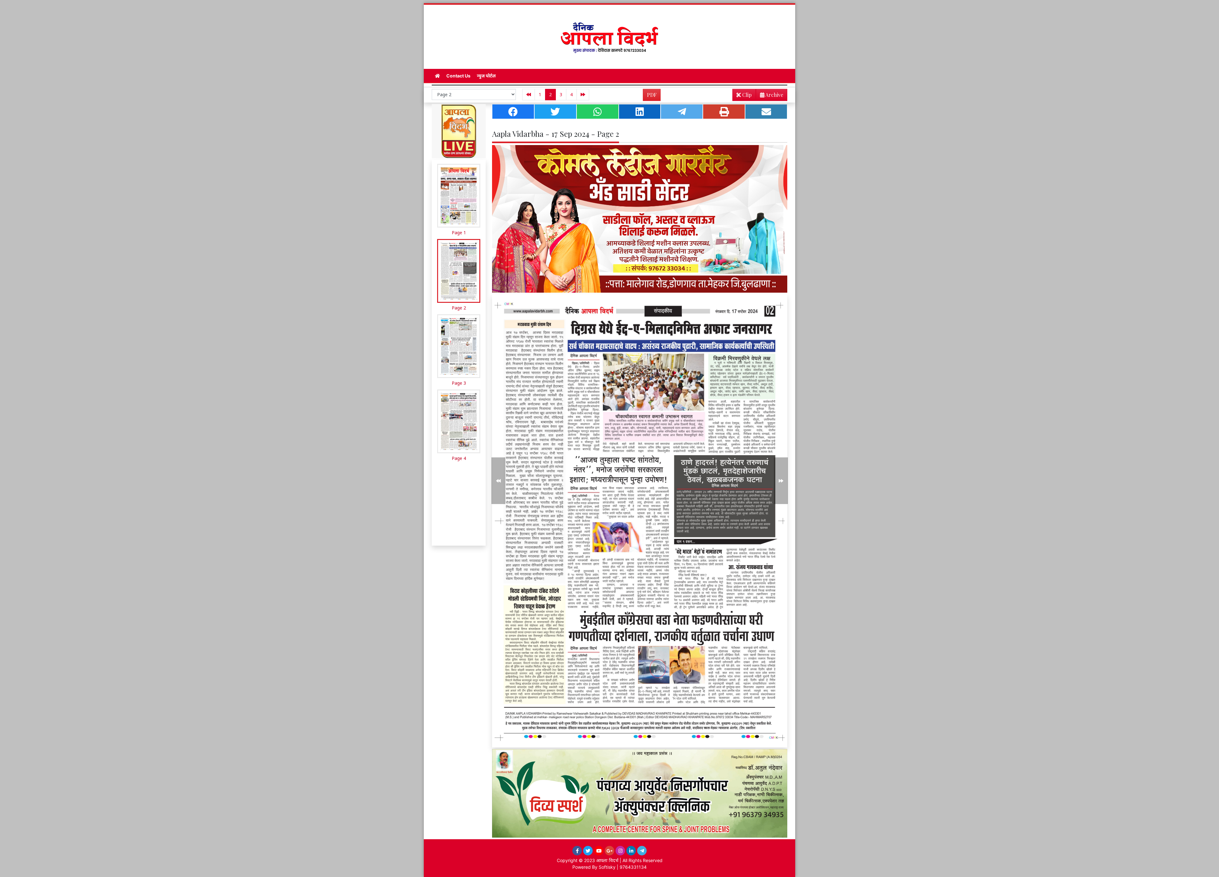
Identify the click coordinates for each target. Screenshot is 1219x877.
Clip (746, 94)
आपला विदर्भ (607, 860)
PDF (651, 94)
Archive (773, 94)
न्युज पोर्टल (486, 75)
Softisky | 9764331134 (623, 867)
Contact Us (458, 75)
